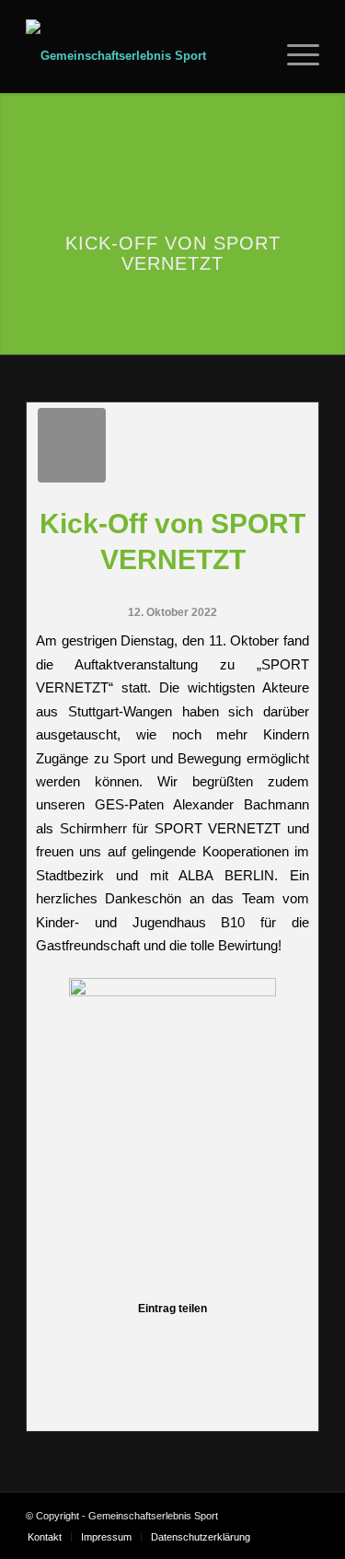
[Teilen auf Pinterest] (142, 1340)
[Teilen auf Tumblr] (203, 1340)
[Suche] (256, 56)
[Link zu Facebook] (278, 1516)
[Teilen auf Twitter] (81, 1340)
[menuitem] (256, 56)
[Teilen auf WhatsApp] (112, 1340)
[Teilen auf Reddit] (263, 1340)
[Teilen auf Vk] (233, 1340)
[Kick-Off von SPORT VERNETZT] (72, 445)
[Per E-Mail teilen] (294, 1340)
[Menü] (294, 56)
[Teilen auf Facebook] (51, 1340)
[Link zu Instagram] (305, 1516)
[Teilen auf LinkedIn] (172, 1340)
